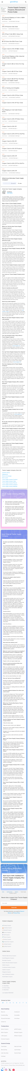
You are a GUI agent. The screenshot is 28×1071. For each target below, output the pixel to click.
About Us (3, 1011)
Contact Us (3, 1021)
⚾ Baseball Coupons (7, 930)
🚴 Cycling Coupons (6, 946)
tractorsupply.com (16, 345)
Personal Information (5, 1018)
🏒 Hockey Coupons (6, 939)
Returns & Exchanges (6, 476)
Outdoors (16, 891)
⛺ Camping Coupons (7, 927)
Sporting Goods (9, 891)
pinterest (14, 1069)
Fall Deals (3, 1056)
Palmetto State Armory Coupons (9, 955)
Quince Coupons (4, 1029)
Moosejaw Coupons (6, 960)
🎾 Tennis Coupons (6, 937)
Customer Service (6, 472)
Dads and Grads (17, 1046)
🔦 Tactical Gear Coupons (8, 941)
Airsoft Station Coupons (7, 976)
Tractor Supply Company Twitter (9, 481)
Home (3, 891)
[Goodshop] (14, 2)
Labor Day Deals (4, 1053)
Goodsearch (17, 1011)
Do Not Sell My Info (20, 1065)
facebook (2, 1069)
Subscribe (14, 907)
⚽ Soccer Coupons (6, 932)
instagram (6, 1069)
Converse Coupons (5, 1039)
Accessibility (17, 1015)
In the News (16, 1018)
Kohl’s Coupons (4, 1032)
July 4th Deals (17, 1049)
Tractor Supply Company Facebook (9, 479)
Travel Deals (3, 1046)
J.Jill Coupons (4, 1035)
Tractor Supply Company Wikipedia (9, 486)
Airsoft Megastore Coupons (8, 958)
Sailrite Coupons (5, 965)
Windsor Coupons (18, 1035)
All (2, 1002)
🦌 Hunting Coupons (6, 944)
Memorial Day (4, 1049)
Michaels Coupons (18, 1032)
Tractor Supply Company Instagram (9, 484)
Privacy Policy (16, 912)
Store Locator (5, 477)
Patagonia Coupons (6, 972)
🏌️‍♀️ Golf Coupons (6, 934)
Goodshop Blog (4, 1015)
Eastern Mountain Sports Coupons (9, 962)
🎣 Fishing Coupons (6, 925)
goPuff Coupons (17, 1029)
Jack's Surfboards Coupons (8, 974)
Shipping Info (5, 474)
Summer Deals (17, 1053)
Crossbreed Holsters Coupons (8, 967)
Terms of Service (4, 1065)
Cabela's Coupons (6, 969)
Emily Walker (10, 192)
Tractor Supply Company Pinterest (9, 482)
